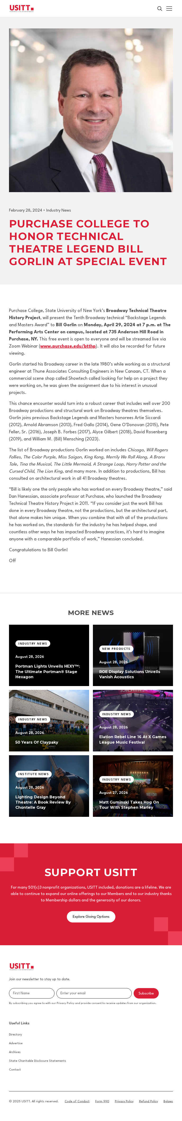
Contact (15, 1069)
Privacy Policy (124, 1101)
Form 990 (102, 1101)
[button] (168, 8)
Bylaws (168, 1101)
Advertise (16, 1043)
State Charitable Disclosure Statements (37, 1060)
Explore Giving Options (91, 917)
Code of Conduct (77, 1101)
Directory (15, 1034)
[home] (21, 8)
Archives (15, 1052)
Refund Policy (148, 1101)
